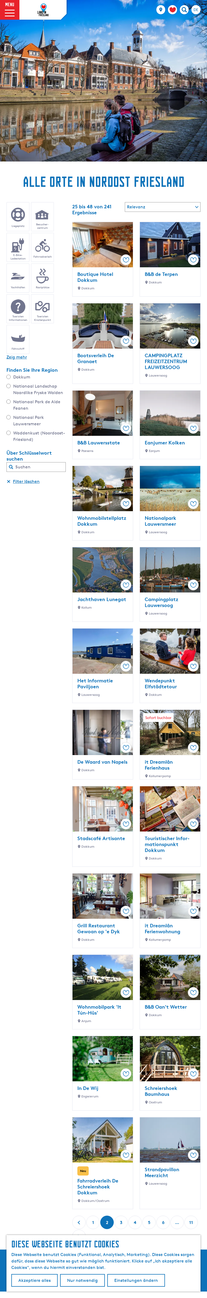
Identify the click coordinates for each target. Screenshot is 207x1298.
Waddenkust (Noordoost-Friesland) (39, 436)
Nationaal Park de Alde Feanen (36, 405)
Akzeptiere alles (34, 1280)
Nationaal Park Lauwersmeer (28, 420)
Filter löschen (26, 481)
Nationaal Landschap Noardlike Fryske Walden (38, 389)
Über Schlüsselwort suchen (29, 456)
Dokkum (21, 377)
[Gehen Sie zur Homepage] (43, 9)
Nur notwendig (82, 1280)
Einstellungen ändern (136, 1280)
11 (191, 1224)
